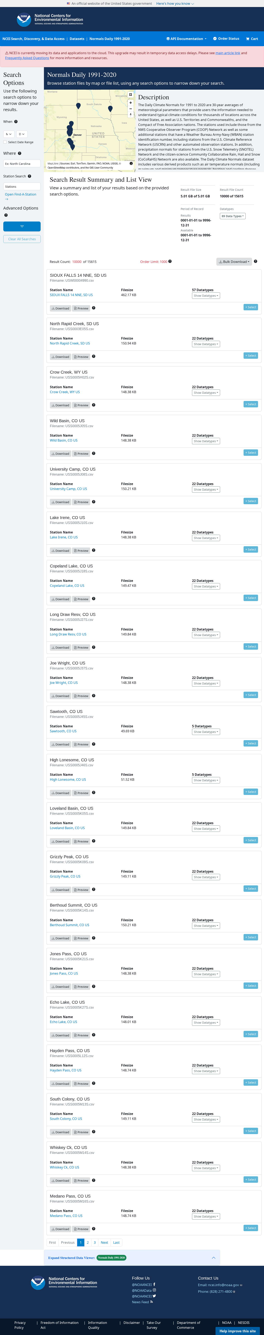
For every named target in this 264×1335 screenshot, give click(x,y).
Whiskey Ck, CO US (64, 1167)
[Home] (66, 1283)
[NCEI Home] (50, 19)
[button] (186, 38)
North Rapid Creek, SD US (70, 343)
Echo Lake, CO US (63, 1022)
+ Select (250, 307)
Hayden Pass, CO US (65, 1070)
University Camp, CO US (68, 488)
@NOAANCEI (142, 1284)
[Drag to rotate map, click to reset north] (131, 115)
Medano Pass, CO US (66, 1215)
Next (104, 1242)
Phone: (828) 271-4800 (215, 1291)
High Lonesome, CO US (68, 779)
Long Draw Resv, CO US (68, 634)
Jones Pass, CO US (64, 973)
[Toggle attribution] (131, 163)
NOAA (226, 1322)
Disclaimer (132, 1322)
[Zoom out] (131, 109)
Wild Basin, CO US (64, 440)
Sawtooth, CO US (63, 731)
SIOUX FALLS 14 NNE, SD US (71, 295)
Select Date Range (20, 142)
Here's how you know (173, 3)
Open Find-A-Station (20, 194)
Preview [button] (82, 308)
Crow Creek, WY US (65, 392)
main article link (228, 53)
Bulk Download (234, 261)
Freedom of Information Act (60, 1325)
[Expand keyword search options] (22, 226)
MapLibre (53, 163)
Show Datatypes (205, 296)
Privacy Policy (20, 1325)
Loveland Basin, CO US (67, 828)
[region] (90, 131)
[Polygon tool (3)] (131, 95)
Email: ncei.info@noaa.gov (219, 1285)
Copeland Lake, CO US (67, 585)
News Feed (140, 1302)
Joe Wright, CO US (64, 682)
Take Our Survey (154, 1325)
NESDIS (244, 1322)
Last (116, 1242)
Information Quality (97, 1325)
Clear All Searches (22, 239)
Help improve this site (238, 1330)
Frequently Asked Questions (27, 58)
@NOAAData (142, 1290)
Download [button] (62, 308)
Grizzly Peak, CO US (65, 876)
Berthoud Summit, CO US (69, 925)
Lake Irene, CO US (64, 537)
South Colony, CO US (66, 1118)
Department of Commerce (188, 1325)
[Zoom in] (131, 103)
